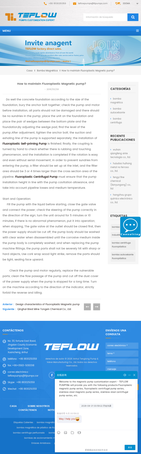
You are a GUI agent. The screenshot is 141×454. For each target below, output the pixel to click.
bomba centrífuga (116, 121)
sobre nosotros (39, 406)
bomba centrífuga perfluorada (29, 433)
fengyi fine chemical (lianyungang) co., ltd (120, 183)
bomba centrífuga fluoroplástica (121, 244)
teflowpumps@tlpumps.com (92, 3)
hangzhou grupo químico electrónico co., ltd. (121, 198)
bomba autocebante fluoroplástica (122, 256)
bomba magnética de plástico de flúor (37, 427)
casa (29, 71)
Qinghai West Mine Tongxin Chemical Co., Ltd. (44, 309)
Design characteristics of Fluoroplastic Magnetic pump (48, 304)
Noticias (53, 410)
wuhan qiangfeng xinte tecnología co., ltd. (120, 153)
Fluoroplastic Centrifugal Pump (36, 177)
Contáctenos (27, 410)
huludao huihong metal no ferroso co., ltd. (121, 167)
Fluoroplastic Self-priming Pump (25, 143)
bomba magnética (116, 101)
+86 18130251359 (28, 359)
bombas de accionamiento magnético (44, 438)
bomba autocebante (117, 111)
